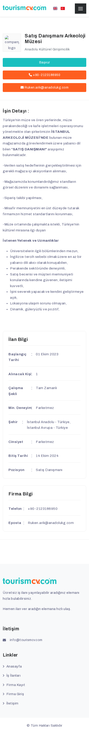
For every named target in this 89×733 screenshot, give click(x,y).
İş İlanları (13, 675)
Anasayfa (14, 666)
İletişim (12, 703)
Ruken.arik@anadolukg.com (46, 87)
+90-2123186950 (46, 75)
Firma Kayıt (15, 685)
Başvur (44, 62)
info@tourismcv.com (26, 640)
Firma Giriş (15, 694)
